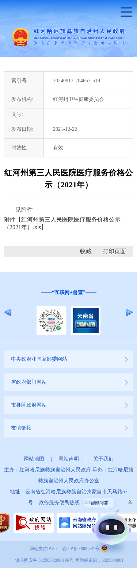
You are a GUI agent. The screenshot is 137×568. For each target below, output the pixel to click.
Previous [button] (7, 313)
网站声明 (68, 459)
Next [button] (129, 313)
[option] (68, 313)
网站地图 (34, 459)
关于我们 (103, 459)
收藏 (86, 251)
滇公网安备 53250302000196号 (44, 560)
